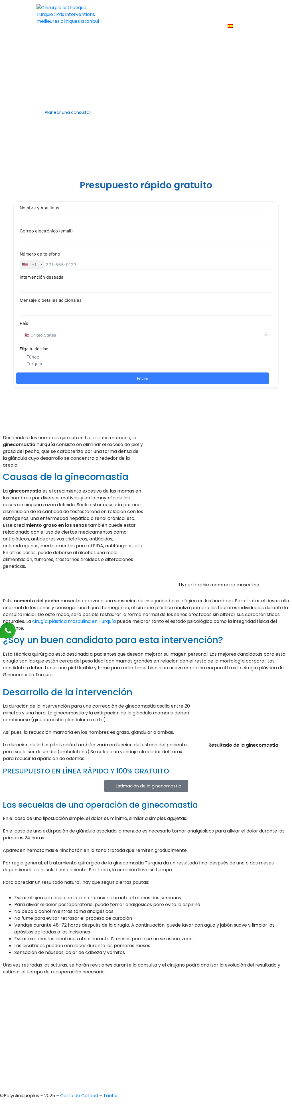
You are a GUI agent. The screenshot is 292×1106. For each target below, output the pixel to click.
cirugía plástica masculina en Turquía (74, 621)
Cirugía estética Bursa (144, 1007)
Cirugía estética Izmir (143, 1027)
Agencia (143, 10)
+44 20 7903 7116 (30, 1003)
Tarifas (124, 26)
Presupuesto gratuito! (227, 10)
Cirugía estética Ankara (146, 1017)
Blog (163, 26)
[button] (70, 112)
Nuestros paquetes (198, 26)
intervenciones (177, 10)
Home (119, 10)
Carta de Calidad (79, 1095)
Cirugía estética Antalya (147, 1037)
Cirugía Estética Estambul (148, 1046)
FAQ (145, 26)
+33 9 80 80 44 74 (32, 993)
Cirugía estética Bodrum (147, 1056)
